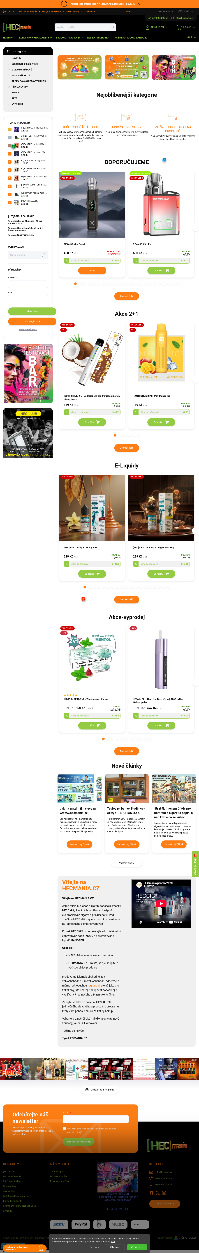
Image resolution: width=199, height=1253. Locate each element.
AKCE (14, 98)
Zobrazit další (126, 296)
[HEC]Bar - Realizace (51, 11)
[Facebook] (151, 1192)
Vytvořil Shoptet (164, 1238)
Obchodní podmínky (12, 1201)
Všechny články (126, 863)
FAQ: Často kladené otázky (16, 1196)
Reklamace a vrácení (60, 1181)
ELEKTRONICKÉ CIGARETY (25, 64)
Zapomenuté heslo (28, 330)
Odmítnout (115, 1247)
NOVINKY (16, 58)
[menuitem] (9, 37)
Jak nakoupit (56, 1171)
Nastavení (94, 1247)
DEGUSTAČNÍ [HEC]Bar (118, 1201)
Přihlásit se (32, 311)
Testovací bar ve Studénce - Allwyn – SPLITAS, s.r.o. (26, 222)
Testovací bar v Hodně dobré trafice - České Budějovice (26, 229)
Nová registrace (32, 321)
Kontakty (7, 1211)
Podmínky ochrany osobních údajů (19, 1206)
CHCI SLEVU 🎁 (195, 864)
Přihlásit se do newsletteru (78, 1141)
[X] (157, 1192)
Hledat (112, 27)
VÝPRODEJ (17, 104)
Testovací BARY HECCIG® (21, 235)
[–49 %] (161, 661)
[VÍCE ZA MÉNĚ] (92, 509)
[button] (75, 284)
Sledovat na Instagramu (102, 1089)
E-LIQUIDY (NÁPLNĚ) (22, 69)
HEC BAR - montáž (28, 11)
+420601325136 (163, 1184)
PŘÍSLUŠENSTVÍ (20, 87)
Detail (92, 270)
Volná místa (89, 11)
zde (113, 1241)
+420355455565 (163, 1178)
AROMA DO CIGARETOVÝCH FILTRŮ (29, 81)
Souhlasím (138, 1247)
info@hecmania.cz (164, 1172)
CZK (186, 11)
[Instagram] (164, 1192)
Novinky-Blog (72, 11)
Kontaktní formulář (165, 1203)
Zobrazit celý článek (79, 844)
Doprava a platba (58, 1176)
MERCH (15, 92)
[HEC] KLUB (8, 11)
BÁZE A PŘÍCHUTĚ (21, 75)
